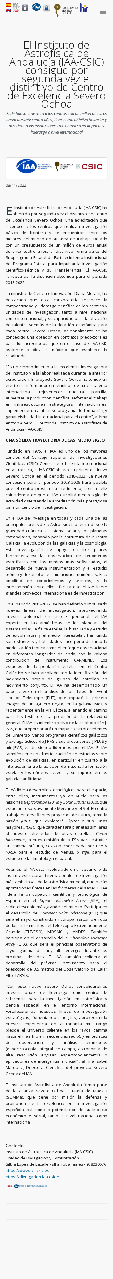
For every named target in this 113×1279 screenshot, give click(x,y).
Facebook (82, 1212)
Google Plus (97, 1212)
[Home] (36, 9)
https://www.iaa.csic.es (27, 1170)
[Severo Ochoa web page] (66, 15)
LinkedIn (104, 1212)
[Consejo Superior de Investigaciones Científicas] (16, 11)
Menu (103, 13)
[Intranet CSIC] (25, 10)
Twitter (90, 1212)
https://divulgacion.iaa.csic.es (34, 1176)
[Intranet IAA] (46, 11)
